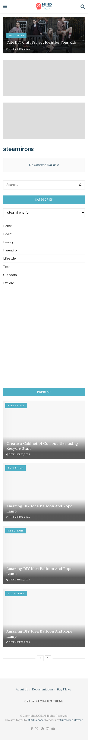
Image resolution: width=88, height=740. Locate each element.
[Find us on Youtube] (53, 729)
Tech (6, 267)
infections (15, 530)
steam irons (16, 35)
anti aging (15, 468)
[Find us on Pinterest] (42, 729)
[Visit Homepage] (44, 6)
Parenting (10, 250)
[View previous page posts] (40, 658)
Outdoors (10, 275)
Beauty (8, 242)
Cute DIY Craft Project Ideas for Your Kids (41, 42)
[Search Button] (83, 6)
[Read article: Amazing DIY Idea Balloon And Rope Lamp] (44, 492)
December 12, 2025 (19, 49)
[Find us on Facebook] (32, 729)
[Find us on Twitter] (36, 729)
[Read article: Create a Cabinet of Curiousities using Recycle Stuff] (44, 430)
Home (7, 226)
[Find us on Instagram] (47, 729)
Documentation (42, 689)
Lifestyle (9, 258)
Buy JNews (64, 689)
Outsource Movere (71, 720)
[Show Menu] (5, 6)
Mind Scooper (36, 720)
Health (8, 234)
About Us (22, 689)
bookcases (16, 593)
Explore (8, 283)
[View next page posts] (48, 658)
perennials (16, 405)
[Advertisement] (44, 337)
